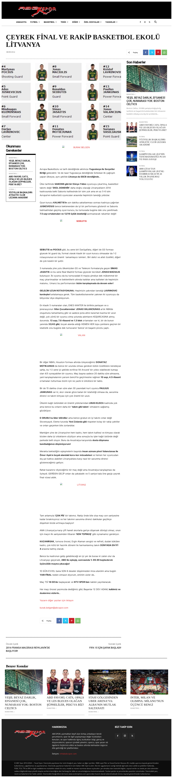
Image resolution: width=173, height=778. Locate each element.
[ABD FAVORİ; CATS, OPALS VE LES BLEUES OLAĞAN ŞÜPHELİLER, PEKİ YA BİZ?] (132, 127)
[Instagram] (145, 22)
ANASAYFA (21, 22)
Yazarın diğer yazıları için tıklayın (56, 600)
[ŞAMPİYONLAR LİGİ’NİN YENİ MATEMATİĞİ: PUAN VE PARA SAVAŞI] (132, 156)
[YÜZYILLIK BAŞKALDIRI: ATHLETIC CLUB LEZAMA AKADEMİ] (132, 141)
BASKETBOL (49, 22)
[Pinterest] (158, 52)
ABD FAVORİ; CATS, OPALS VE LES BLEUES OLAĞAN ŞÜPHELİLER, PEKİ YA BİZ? (20, 180)
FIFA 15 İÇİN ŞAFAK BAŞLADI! (105, 647)
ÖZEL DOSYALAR (91, 22)
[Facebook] (140, 22)
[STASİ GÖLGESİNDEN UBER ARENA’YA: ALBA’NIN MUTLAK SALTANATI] (107, 682)
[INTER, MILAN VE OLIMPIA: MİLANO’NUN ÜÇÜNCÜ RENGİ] (149, 682)
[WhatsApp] (164, 52)
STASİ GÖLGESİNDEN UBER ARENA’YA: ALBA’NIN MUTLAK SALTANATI (103, 703)
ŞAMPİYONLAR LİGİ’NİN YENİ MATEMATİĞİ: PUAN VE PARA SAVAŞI (152, 156)
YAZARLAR (110, 22)
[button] (155, 22)
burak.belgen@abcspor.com (54, 607)
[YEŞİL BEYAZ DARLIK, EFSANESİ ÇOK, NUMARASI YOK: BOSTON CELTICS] (147, 78)
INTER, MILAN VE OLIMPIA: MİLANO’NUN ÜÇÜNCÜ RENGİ (147, 701)
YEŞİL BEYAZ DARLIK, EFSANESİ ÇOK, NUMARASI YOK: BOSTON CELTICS (19, 164)
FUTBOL (34, 22)
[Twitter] (149, 22)
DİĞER (75, 22)
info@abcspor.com (68, 753)
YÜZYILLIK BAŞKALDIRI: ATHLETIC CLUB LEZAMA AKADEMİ (21, 195)
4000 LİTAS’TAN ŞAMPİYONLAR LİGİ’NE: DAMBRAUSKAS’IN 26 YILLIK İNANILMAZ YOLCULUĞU (151, 174)
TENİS (63, 22)
